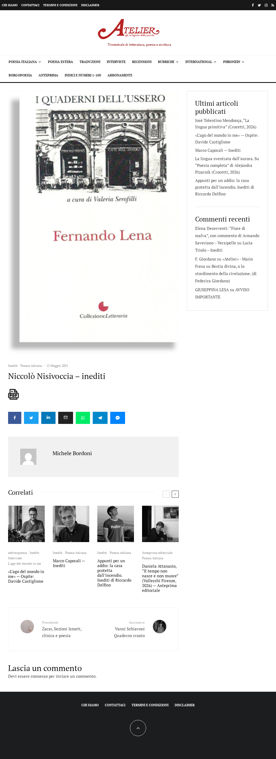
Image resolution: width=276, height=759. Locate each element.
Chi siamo (10, 5)
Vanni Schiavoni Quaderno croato (129, 629)
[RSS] (273, 5)
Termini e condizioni (60, 5)
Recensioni (141, 62)
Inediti (13, 366)
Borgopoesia (20, 75)
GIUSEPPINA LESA (212, 289)
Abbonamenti (120, 75)
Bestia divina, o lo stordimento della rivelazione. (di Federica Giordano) (226, 273)
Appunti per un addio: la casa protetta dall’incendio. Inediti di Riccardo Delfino (114, 572)
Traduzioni (90, 62)
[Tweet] (31, 418)
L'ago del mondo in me (24, 563)
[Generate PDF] (13, 394)
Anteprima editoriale (157, 553)
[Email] (65, 418)
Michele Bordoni (72, 453)
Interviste (116, 62)
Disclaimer (90, 5)
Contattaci (30, 5)
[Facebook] (253, 5)
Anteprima (48, 75)
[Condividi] (14, 418)
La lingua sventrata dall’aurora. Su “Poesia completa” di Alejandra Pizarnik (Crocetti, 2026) (227, 165)
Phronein (231, 62)
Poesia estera (60, 62)
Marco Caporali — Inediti (69, 563)
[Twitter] (259, 5)
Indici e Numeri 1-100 (83, 75)
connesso (39, 676)
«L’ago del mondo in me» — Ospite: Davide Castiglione (26, 576)
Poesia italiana (23, 62)
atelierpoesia (17, 553)
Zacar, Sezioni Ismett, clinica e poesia (61, 629)
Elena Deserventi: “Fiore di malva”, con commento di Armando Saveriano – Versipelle (227, 235)
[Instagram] (266, 5)
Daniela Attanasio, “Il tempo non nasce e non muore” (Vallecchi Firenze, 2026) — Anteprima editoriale (160, 578)
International (198, 62)
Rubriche (166, 62)
